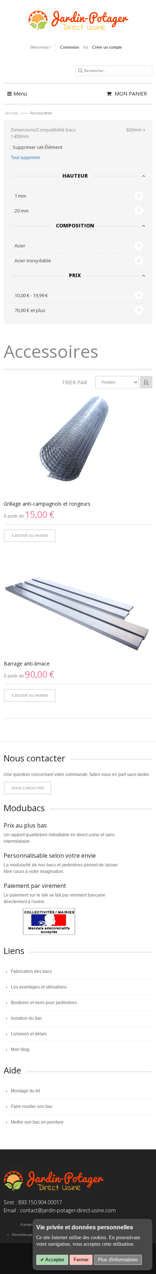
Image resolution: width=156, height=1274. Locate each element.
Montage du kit (25, 1090)
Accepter (54, 1259)
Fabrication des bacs (31, 971)
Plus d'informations (118, 1259)
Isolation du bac (26, 1018)
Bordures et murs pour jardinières (44, 1002)
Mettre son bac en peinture (37, 1122)
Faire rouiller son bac (32, 1106)
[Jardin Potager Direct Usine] (78, 17)
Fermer (81, 1259)
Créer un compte (107, 47)
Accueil (12, 113)
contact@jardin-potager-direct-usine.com (68, 1210)
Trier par (74, 382)
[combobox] (115, 70)
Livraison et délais (29, 1033)
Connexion (69, 47)
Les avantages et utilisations (39, 987)
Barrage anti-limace (27, 663)
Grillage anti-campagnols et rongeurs (47, 503)
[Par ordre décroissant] (146, 382)
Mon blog (20, 1049)
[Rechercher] (80, 70)
